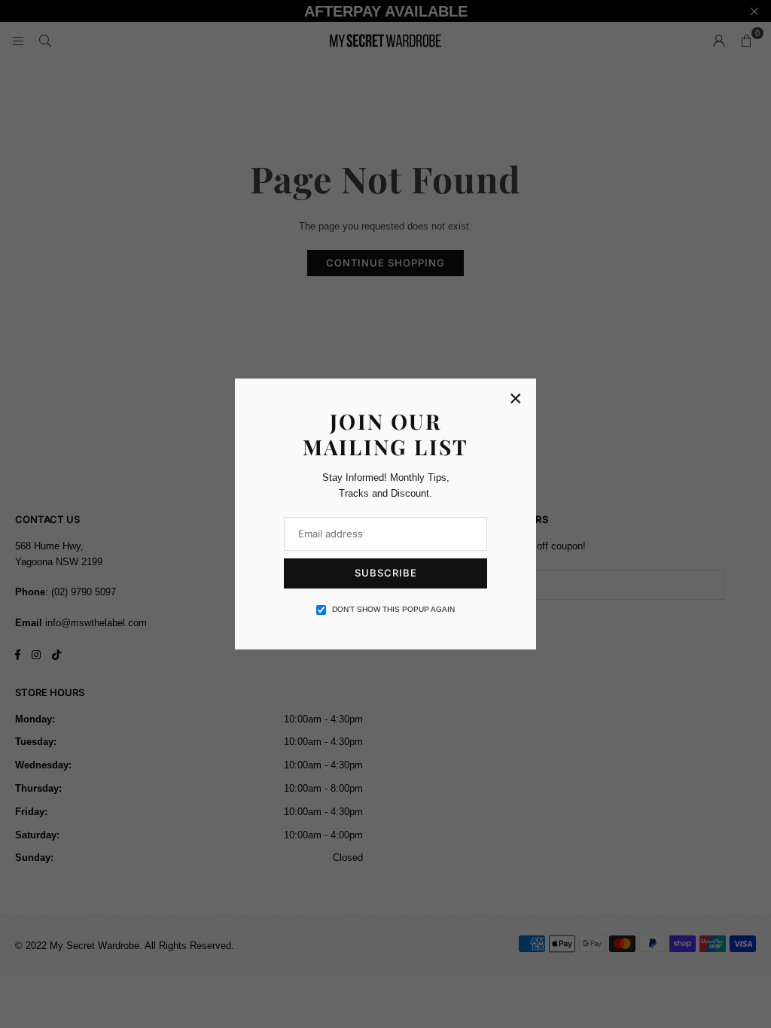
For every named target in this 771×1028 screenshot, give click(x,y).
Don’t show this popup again (393, 609)
